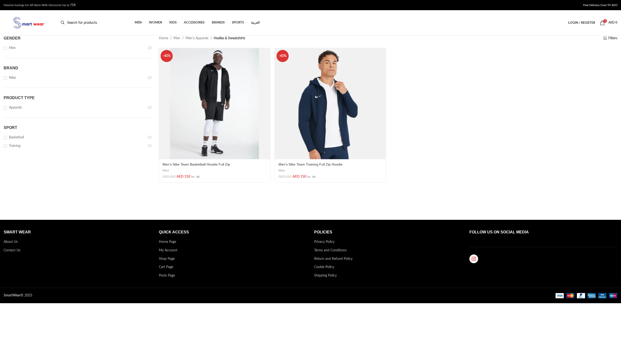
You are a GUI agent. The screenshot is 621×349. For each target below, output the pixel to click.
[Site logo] (28, 22)
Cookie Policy (324, 267)
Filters (612, 38)
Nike (12, 77)
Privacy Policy (324, 242)
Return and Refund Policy (333, 259)
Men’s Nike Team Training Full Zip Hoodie (310, 164)
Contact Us (12, 250)
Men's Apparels (197, 38)
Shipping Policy (325, 275)
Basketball (16, 137)
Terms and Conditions (330, 250)
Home (163, 38)
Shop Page (167, 259)
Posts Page (167, 275)
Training (14, 146)
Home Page (167, 242)
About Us (11, 242)
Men (12, 48)
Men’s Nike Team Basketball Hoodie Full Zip (196, 164)
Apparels (15, 107)
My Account (168, 250)
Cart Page (166, 267)
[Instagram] (473, 258)
